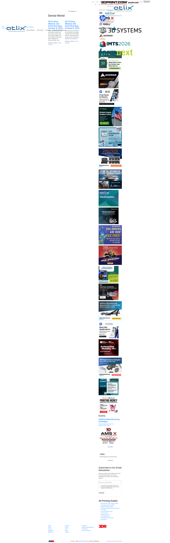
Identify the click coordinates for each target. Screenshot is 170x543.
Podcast (67, 525)
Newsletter (51, 530)
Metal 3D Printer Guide (107, 506)
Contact (67, 532)
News (93, 2)
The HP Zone (104, 513)
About (49, 527)
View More (110, 447)
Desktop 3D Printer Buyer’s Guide (109, 503)
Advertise (47, 30)
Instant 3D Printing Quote (58, 30)
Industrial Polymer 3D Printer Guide (110, 508)
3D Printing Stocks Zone (107, 517)
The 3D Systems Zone (106, 511)
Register (32, 27)
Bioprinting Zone (105, 514)
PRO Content (40, 30)
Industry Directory (86, 530)
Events (50, 529)
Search (147, 1)
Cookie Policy (118, 541)
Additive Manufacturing (88, 527)
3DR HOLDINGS (82, 541)
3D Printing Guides (108, 500)
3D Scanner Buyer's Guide (107, 505)
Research (50, 532)
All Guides (103, 519)
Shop (66, 530)
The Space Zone (105, 516)
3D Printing (84, 529)
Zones (97, 2)
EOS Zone (103, 509)
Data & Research (31, 30)
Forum (66, 529)
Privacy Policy (110, 541)
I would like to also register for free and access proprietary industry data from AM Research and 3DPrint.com (110, 487)
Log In (27, 27)
